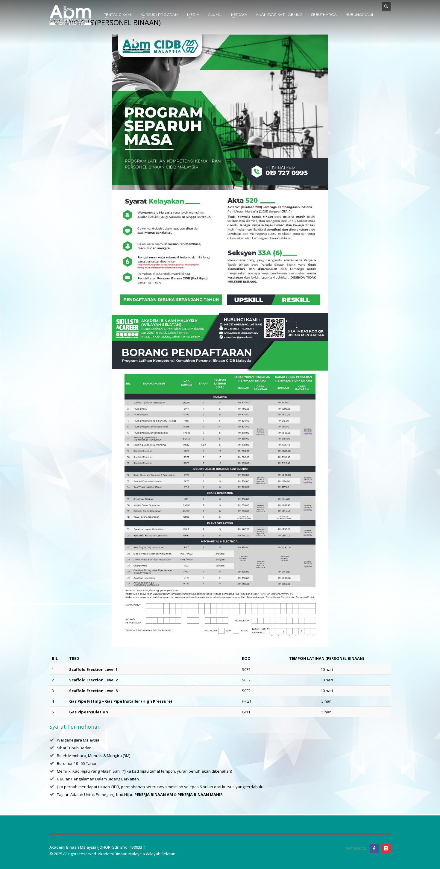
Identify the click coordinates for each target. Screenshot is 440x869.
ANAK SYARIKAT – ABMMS (279, 14)
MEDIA (193, 14)
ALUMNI (215, 14)
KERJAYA (239, 14)
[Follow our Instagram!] (386, 848)
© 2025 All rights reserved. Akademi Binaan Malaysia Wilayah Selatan (112, 853)
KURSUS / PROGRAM (159, 14)
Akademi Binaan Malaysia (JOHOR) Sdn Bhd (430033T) (97, 847)
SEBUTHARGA (324, 14)
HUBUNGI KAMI (359, 14)
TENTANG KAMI (118, 14)
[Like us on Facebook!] (374, 848)
